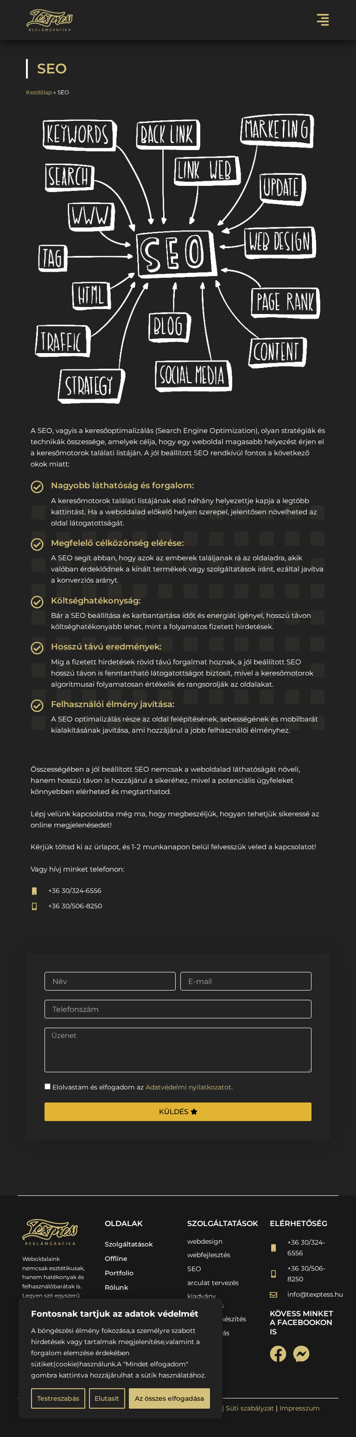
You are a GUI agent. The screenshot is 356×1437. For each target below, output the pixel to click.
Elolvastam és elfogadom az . (142, 1087)
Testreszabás (58, 1398)
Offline (116, 1258)
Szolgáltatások (129, 1244)
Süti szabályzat (250, 1408)
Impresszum (300, 1408)
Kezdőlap (39, 92)
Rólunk (116, 1287)
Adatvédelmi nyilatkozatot (188, 1087)
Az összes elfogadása (169, 1398)
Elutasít (107, 1398)
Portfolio (119, 1273)
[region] (120, 1358)
